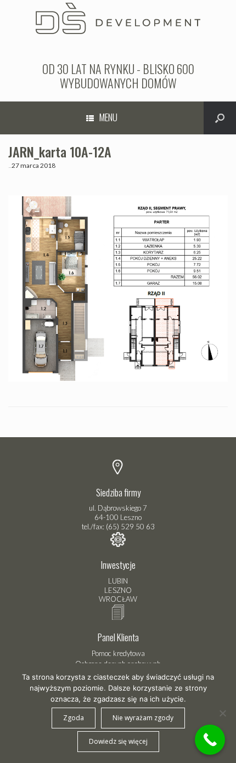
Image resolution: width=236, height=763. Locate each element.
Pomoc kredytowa (118, 653)
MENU (108, 117)
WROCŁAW (118, 599)
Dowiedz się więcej (118, 741)
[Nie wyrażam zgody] (222, 713)
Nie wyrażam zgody (143, 717)
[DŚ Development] (118, 17)
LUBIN (118, 581)
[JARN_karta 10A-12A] (118, 379)
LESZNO (118, 590)
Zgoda (73, 717)
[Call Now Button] (210, 740)
